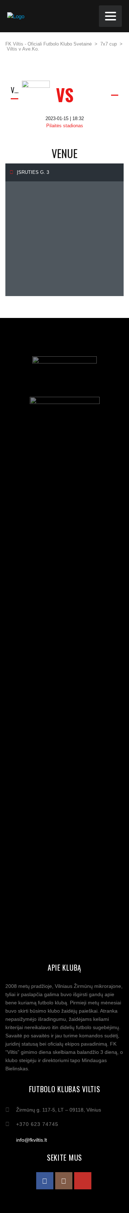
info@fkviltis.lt (31, 1140)
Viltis (14, 90)
